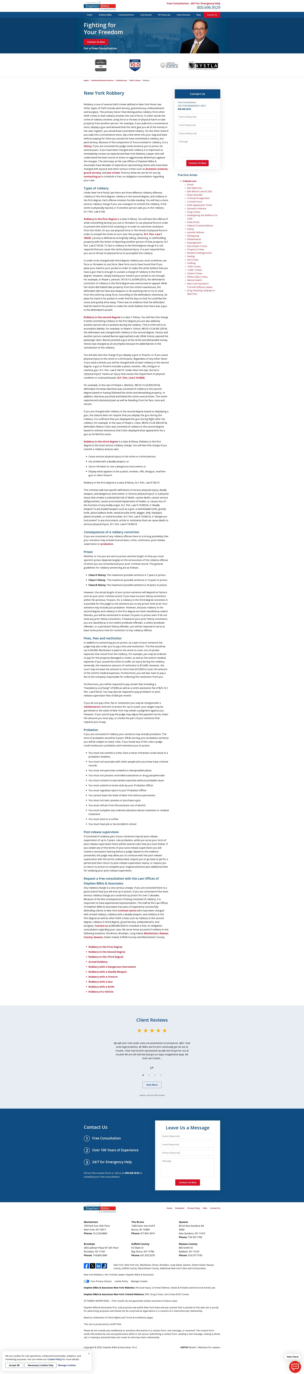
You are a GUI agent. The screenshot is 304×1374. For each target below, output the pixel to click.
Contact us (101, 925)
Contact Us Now (96, 41)
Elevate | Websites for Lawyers (200, 1347)
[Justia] (104, 1266)
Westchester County (148, 1268)
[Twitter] (92, 1266)
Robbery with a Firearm (103, 976)
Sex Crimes (192, 259)
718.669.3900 (100, 1255)
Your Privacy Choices (101, 1281)
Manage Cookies (139, 1281)
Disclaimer (180, 1208)
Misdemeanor (194, 239)
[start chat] (295, 1367)
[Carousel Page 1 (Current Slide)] (143, 1075)
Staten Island (198, 1264)
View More (152, 1084)
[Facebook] (86, 1266)
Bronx (155, 1264)
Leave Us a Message (187, 1127)
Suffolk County (129, 1268)
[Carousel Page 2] (149, 1075)
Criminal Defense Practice (102, 80)
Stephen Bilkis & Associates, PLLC (120, 1347)
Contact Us (212, 15)
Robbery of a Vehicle (101, 991)
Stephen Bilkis (105, 15)
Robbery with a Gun (100, 981)
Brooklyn (164, 1264)
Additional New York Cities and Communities (183, 1268)
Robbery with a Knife (101, 986)
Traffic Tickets (194, 269)
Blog (199, 15)
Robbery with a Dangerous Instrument (112, 966)
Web (205, 1208)
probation (107, 544)
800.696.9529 (208, 7)
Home (89, 15)
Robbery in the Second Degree (106, 951)
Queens (98, 937)
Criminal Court (194, 201)
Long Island (176, 1264)
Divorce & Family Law (204, 1287)
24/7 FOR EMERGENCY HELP (192, 105)
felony (88, 146)
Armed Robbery (97, 961)
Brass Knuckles (195, 194)
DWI (147, 1294)
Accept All (14, 1365)
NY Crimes (183, 1294)
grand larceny (92, 172)
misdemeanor (92, 706)
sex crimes (113, 172)
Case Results (146, 15)
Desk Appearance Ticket (199, 205)
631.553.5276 (147, 1255)
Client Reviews (183, 15)
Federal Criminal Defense (200, 225)
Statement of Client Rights (107, 1317)
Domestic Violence (196, 208)
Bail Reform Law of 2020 (199, 191)
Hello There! (293, 1356)
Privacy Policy (194, 1208)
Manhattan (151, 933)
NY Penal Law (164, 15)
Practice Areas (187, 175)
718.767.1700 (195, 1237)
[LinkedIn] (98, 1266)
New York (118, 1264)
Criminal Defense (126, 15)
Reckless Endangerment (199, 252)
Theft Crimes (134, 80)
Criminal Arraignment (198, 198)
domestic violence (156, 168)
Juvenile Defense (195, 232)
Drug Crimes (193, 211)
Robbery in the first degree (100, 219)
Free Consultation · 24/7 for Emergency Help (193, 3)
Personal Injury (143, 1287)
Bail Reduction (194, 188)
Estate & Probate (179, 1287)
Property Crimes (195, 249)
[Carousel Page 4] (161, 1075)
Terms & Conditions (136, 1317)
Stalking (191, 263)
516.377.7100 (195, 1255)
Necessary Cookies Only (40, 1365)
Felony (190, 229)
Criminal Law (121, 80)
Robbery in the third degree (101, 441)
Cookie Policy (121, 1281)
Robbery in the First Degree (105, 946)
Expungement (194, 242)
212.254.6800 (100, 1233)
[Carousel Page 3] (155, 1075)
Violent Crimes (194, 273)
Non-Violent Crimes (197, 246)
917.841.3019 (147, 1233)
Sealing (191, 256)
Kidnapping (193, 235)
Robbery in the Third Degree (105, 956)
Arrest (190, 184)
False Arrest (193, 222)
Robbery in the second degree (102, 317)
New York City (131, 1264)
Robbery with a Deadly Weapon (107, 971)
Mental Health (194, 280)
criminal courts (127, 910)
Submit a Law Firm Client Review (152, 1095)
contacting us (92, 176)
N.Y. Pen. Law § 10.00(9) (131, 377)
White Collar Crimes (197, 276)
